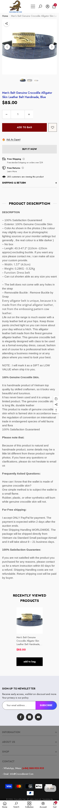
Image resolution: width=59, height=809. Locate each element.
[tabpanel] (29, 636)
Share (6, 23)
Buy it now (29, 149)
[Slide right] (52, 47)
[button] (40, 6)
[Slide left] (7, 47)
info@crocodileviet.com (21, 774)
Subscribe (46, 705)
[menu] (33, 6)
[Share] (6, 23)
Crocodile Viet (19, 799)
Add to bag (24, 127)
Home (5, 16)
